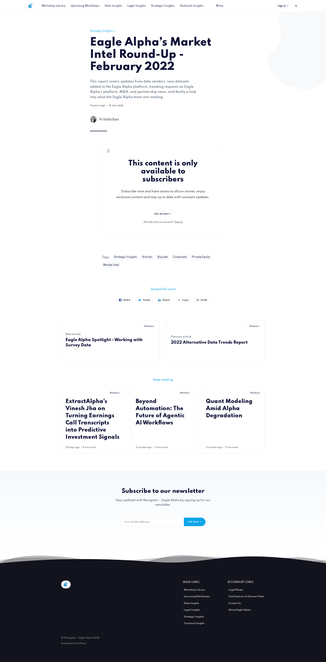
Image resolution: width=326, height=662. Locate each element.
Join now (193, 521)
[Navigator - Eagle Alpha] (30, 6)
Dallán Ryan (111, 119)
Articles (147, 257)
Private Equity (201, 257)
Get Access (161, 213)
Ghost (82, 643)
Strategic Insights (101, 31)
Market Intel (111, 265)
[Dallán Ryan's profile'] (93, 119)
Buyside (163, 257)
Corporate (180, 257)
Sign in (282, 5)
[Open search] (296, 6)
